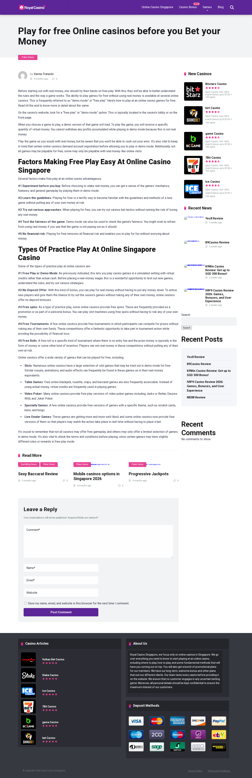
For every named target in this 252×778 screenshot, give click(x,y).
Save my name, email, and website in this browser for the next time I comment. (78, 603)
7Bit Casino (213, 157)
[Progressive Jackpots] (154, 465)
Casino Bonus (188, 7)
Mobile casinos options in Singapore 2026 (96, 476)
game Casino (214, 133)
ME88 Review (196, 397)
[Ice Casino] (193, 197)
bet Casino (212, 108)
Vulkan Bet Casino (53, 659)
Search (185, 315)
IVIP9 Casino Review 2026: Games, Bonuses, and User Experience (219, 296)
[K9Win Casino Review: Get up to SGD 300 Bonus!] (194, 264)
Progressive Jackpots (149, 474)
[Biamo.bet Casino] (193, 123)
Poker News (28, 57)
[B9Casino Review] (194, 240)
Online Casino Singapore (157, 7)
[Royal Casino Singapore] (33, 6)
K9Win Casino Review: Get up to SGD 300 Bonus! (217, 270)
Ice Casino (212, 181)
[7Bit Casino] (193, 173)
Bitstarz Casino (216, 84)
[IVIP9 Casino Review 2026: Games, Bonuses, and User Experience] (194, 288)
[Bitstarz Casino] (193, 99)
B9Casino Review (217, 242)
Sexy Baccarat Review (38, 474)
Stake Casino (50, 675)
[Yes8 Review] (194, 216)
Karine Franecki (44, 74)
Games (207, 7)
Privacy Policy (195, 771)
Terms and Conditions (219, 771)
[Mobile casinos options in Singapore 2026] (98, 465)
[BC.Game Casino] (193, 149)
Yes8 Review (214, 218)
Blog (221, 7)
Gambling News (29, 464)
